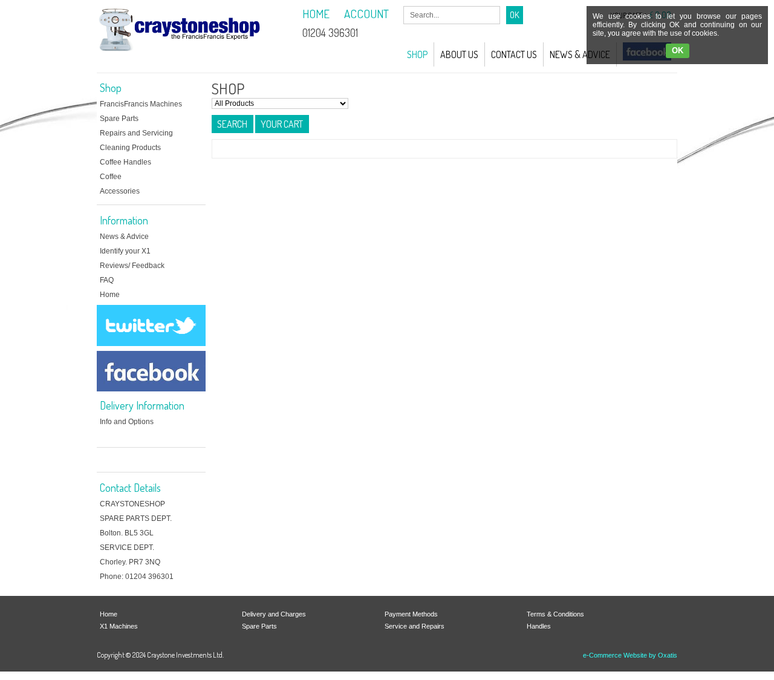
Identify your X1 (125, 251)
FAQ (107, 280)
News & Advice (580, 54)
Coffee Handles (125, 162)
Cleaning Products (130, 147)
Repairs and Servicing (136, 133)
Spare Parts (119, 118)
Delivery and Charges (274, 614)
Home (110, 294)
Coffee (111, 176)
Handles (539, 626)
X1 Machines (119, 626)
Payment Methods (411, 614)
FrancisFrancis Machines (141, 104)
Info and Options (127, 421)
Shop (417, 54)
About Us (459, 54)
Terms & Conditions (555, 614)
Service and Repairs (414, 626)
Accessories (120, 191)
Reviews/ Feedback (132, 265)
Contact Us (514, 54)
